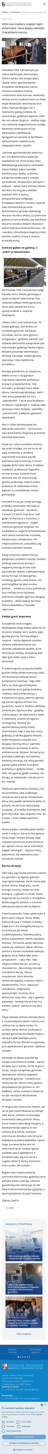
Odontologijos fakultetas (35, 1350)
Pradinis (5, 12)
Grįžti (11, 1208)
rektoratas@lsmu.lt (31, 1389)
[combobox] (42, 1405)
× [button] (45, 1405)
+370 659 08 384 (11, 1398)
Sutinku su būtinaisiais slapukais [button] (24, 1443)
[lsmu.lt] (24, 4)
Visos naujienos (24, 1334)
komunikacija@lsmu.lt (31, 1398)
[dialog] (24, 1428)
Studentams (15, 12)
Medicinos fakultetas (12, 1350)
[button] (18, 1356)
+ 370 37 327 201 (12, 1389)
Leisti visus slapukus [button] (24, 1437)
